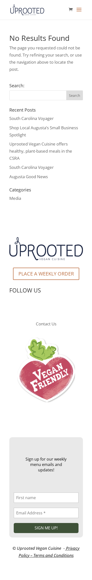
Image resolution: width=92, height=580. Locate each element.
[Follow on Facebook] (41, 307)
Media (15, 198)
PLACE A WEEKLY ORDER (46, 273)
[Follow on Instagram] (51, 307)
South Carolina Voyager (31, 118)
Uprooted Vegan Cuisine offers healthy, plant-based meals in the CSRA (40, 151)
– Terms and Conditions (52, 555)
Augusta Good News (28, 176)
